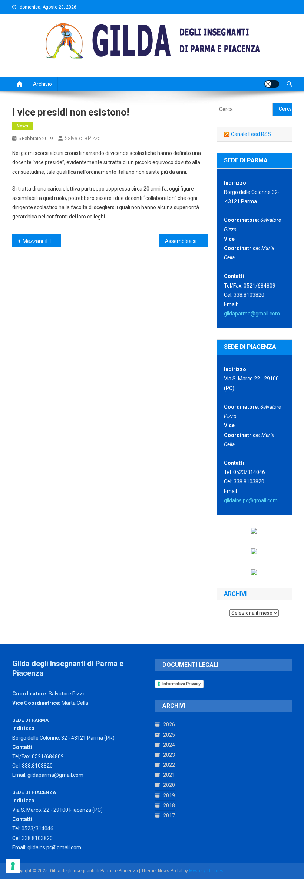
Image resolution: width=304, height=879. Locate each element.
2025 (169, 735)
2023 (169, 755)
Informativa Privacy (181, 683)
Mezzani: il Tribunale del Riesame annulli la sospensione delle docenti (42, 241)
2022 (169, 765)
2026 (169, 724)
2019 (169, 795)
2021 (169, 775)
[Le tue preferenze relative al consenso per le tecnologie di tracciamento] (13, 866)
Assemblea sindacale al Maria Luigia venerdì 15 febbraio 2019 (186, 241)
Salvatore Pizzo (83, 138)
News (22, 126)
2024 (169, 745)
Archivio (42, 84)
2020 (169, 785)
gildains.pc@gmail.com (251, 500)
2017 (169, 815)
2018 (169, 805)
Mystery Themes (206, 870)
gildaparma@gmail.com (252, 314)
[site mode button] (271, 84)
